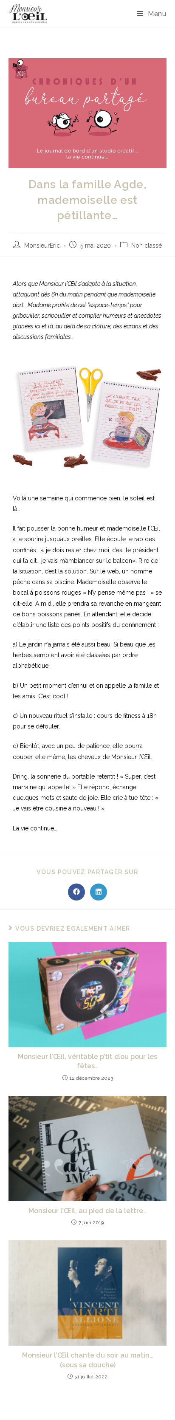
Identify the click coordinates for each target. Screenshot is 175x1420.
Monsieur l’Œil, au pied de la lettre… (87, 1211)
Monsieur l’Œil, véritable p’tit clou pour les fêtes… (87, 1061)
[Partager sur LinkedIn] (98, 892)
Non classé (146, 245)
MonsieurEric (42, 245)
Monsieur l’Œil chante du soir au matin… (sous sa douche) (87, 1360)
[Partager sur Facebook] (76, 892)
